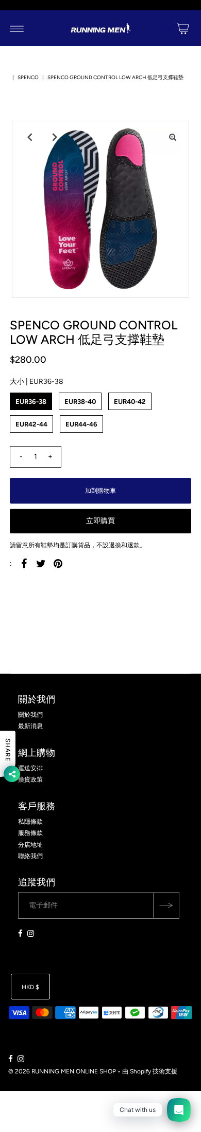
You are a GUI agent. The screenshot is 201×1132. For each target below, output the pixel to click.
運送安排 (30, 768)
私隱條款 (30, 821)
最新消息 (30, 726)
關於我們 (30, 714)
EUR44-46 (81, 424)
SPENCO (28, 77)
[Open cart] (183, 28)
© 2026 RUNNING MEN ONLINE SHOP (62, 1071)
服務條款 (30, 833)
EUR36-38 (30, 401)
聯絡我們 (30, 856)
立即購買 (100, 520)
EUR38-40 (80, 401)
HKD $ (30, 987)
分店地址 (30, 844)
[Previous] (28, 137)
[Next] (53, 137)
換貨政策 (30, 779)
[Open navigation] (16, 28)
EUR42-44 (31, 424)
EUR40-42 (130, 401)
